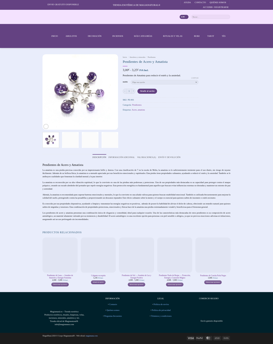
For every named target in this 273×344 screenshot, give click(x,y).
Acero (134, 110)
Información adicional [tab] (121, 157)
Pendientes (151, 57)
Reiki (197, 36)
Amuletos (71, 36)
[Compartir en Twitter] (130, 116)
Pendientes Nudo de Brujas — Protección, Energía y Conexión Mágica (175, 276)
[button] (216, 7)
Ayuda (187, 2)
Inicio (54, 36)
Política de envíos (161, 304)
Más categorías (143, 36)
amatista (141, 110)
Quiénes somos (218, 2)
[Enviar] (228, 17)
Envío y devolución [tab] (169, 157)
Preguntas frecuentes (113, 316)
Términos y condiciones (161, 316)
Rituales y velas (172, 36)
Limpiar (194, 78)
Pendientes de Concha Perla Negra (213, 275)
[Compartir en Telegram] (139, 116)
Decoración (95, 36)
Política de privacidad (161, 310)
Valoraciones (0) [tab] (146, 157)
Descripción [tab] (99, 157)
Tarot (210, 36)
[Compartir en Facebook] (125, 116)
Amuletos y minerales (137, 57)
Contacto (200, 2)
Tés (224, 36)
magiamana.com (92, 336)
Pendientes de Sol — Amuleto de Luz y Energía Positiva (136, 276)
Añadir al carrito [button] (98, 282)
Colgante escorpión (98, 275)
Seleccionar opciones (60, 284)
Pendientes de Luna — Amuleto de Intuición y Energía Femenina (60, 276)
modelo (125, 82)
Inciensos (117, 36)
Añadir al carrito (147, 91)
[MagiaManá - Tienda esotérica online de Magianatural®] (136, 17)
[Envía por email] (134, 116)
